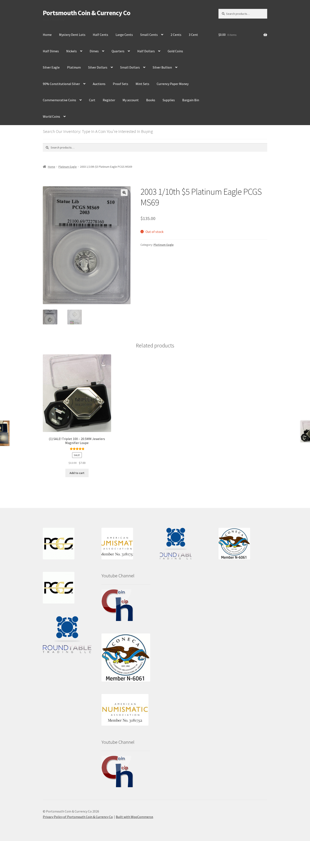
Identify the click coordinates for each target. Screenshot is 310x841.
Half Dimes (51, 51)
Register (109, 100)
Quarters (118, 51)
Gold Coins (175, 51)
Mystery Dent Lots (72, 34)
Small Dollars (130, 67)
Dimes (94, 51)
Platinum (74, 67)
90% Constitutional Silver (61, 84)
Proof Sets (120, 84)
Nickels (71, 51)
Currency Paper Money (173, 84)
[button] (124, 192)
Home (47, 34)
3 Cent (193, 34)
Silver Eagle (51, 67)
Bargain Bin (190, 100)
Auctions (99, 84)
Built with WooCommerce (134, 817)
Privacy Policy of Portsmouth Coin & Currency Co (78, 817)
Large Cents (124, 34)
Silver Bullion (162, 67)
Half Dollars (146, 51)
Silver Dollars (97, 67)
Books (150, 100)
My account (131, 100)
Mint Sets (142, 84)
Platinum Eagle (67, 167)
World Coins (51, 116)
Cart (92, 100)
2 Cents (176, 34)
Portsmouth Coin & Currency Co (86, 13)
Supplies (169, 100)
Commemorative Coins (59, 100)
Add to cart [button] (77, 473)
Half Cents (100, 34)
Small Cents (149, 34)
